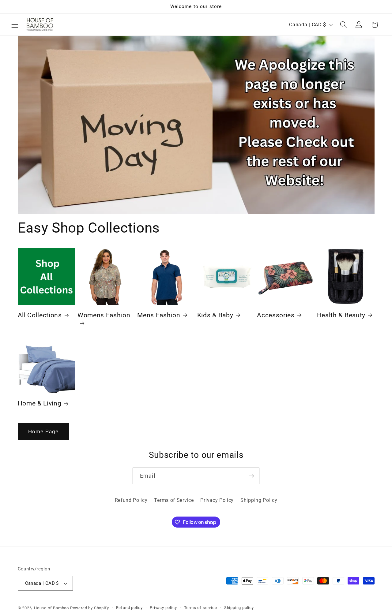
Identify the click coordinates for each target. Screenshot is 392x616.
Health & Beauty (341, 315)
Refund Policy (131, 500)
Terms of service (200, 607)
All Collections (40, 315)
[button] (15, 24)
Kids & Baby (215, 315)
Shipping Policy (258, 500)
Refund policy (129, 607)
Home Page (43, 431)
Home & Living (40, 403)
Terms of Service (174, 500)
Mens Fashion (158, 315)
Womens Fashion (103, 315)
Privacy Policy (217, 500)
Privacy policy (163, 607)
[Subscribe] (251, 476)
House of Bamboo (51, 608)
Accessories (276, 315)
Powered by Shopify (89, 608)
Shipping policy (239, 607)
